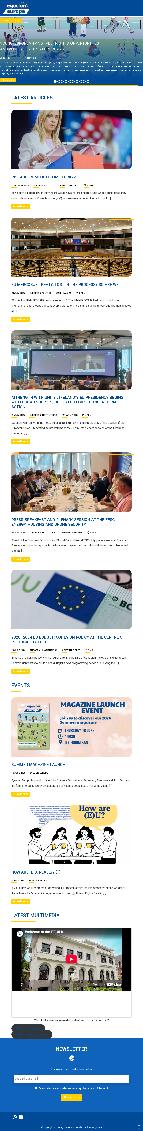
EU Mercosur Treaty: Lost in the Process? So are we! (65, 284)
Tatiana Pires (70, 415)
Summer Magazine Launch (38, 764)
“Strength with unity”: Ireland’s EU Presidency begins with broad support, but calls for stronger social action (67, 402)
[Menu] (136, 8)
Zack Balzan (64, 293)
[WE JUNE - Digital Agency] (139, 1127)
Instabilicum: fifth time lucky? (43, 177)
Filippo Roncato (69, 185)
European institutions (43, 415)
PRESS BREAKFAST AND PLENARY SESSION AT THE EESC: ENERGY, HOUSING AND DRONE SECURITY (63, 522)
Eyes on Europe (39, 773)
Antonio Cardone (72, 532)
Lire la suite (21, 206)
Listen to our (32, 1034)
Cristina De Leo (71, 650)
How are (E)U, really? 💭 (35, 872)
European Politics (44, 185)
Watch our (28, 1028)
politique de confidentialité (94, 1088)
